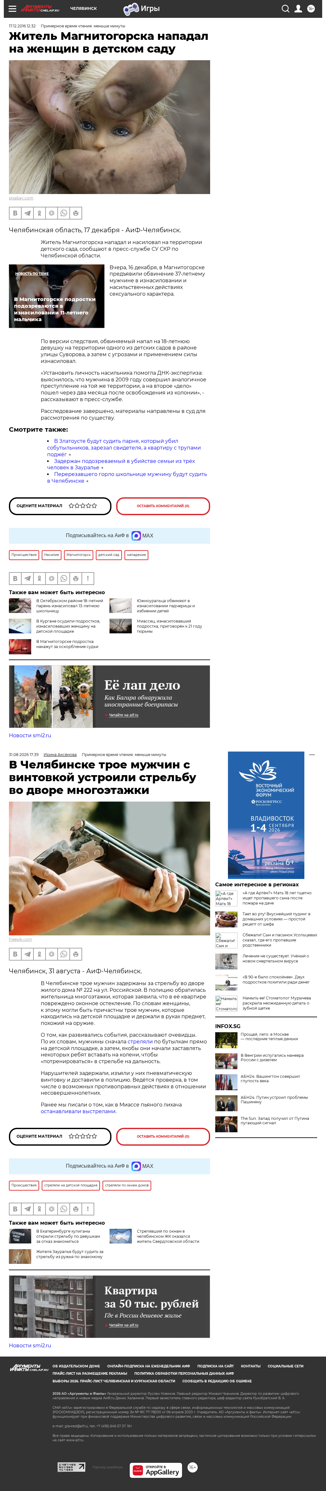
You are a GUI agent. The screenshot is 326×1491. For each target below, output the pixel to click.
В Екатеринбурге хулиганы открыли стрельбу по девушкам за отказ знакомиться (68, 1236)
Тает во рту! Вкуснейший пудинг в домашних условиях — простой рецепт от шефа (276, 918)
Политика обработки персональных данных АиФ (184, 1374)
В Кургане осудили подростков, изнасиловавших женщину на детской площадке (68, 626)
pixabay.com (21, 198)
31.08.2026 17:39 (24, 754)
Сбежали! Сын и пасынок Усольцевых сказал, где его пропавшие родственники (280, 940)
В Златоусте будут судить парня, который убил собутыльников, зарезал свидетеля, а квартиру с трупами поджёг (124, 447)
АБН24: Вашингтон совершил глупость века (270, 1078)
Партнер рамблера (107, 1467)
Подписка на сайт (215, 1366)
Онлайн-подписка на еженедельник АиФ (148, 1366)
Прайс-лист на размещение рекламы (90, 1374)
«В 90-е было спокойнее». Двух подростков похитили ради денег (276, 979)
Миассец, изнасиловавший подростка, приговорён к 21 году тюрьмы (169, 626)
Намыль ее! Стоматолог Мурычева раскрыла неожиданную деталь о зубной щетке (277, 1003)
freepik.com (20, 939)
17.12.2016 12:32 (22, 26)
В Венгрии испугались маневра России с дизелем (272, 1057)
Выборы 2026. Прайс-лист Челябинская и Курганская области (114, 1381)
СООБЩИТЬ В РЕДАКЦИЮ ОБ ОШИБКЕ (217, 1381)
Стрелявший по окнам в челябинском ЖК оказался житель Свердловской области (168, 1236)
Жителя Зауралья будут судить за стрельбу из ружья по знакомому (69, 1254)
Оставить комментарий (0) (163, 506)
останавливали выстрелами (78, 1111)
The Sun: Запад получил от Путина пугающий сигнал (275, 1120)
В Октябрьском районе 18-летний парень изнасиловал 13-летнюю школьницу (69, 605)
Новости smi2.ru (30, 735)
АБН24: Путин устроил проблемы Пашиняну (274, 1099)
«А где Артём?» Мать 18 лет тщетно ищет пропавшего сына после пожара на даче (277, 897)
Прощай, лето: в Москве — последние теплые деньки (269, 1036)
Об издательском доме (76, 1366)
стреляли (141, 1042)
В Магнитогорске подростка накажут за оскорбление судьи (67, 644)
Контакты (250, 1366)
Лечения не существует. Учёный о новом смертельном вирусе (276, 958)
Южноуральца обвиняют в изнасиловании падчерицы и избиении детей (166, 605)
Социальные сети (285, 1366)
